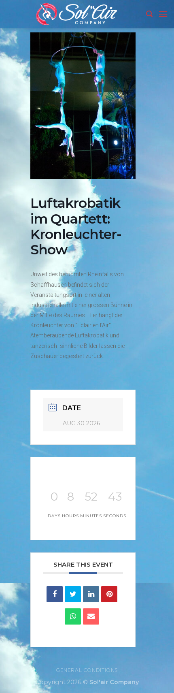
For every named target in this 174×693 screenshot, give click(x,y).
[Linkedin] (91, 594)
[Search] (149, 14)
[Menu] (163, 14)
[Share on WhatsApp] (73, 616)
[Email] (91, 616)
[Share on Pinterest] (109, 594)
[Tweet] (73, 594)
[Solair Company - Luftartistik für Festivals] (76, 14)
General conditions (87, 670)
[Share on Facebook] (55, 594)
